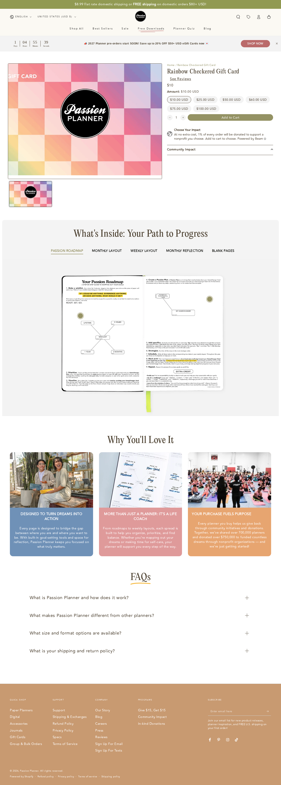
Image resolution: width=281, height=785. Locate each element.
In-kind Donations (151, 723)
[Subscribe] (269, 711)
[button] (238, 17)
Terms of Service (65, 744)
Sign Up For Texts (108, 750)
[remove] (170, 117)
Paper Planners (21, 710)
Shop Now (255, 44)
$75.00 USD (179, 108)
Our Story (102, 710)
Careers (101, 723)
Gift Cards (17, 737)
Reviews (101, 737)
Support (59, 710)
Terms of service (87, 776)
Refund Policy (63, 723)
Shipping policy (110, 776)
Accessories (19, 723)
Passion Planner (29, 771)
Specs (57, 737)
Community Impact (152, 716)
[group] (30, 194)
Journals (16, 730)
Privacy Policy (63, 730)
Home (171, 65)
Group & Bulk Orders (26, 744)
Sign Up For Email (108, 744)
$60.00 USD (258, 99)
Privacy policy (66, 776)
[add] (183, 117)
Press (99, 730)
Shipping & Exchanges (70, 716)
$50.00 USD (231, 99)
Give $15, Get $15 (152, 710)
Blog (98, 716)
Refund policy (46, 776)
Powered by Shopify (21, 776)
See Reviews (180, 79)
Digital (15, 716)
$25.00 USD (205, 99)
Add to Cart (231, 117)
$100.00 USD (206, 108)
